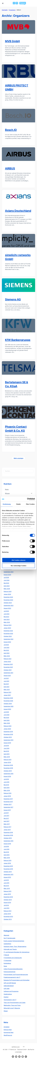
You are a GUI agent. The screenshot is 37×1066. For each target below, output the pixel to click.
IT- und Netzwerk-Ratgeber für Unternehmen (16, 952)
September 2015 (8, 874)
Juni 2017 (6, 815)
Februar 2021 (7, 692)
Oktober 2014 (8, 899)
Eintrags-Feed (8, 1029)
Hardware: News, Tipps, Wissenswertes (15, 946)
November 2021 (8, 667)
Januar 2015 (7, 894)
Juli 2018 (6, 779)
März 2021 (7, 689)
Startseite (4, 10)
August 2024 (7, 574)
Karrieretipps (7, 963)
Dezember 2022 (8, 630)
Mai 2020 (6, 717)
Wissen (6, 1011)
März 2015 (7, 888)
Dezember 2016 (8, 832)
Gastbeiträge (7, 943)
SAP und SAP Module (10, 983)
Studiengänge (8, 994)
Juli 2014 (6, 905)
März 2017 (7, 824)
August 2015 (7, 877)
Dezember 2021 (8, 664)
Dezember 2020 (8, 698)
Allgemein (6, 935)
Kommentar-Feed (8, 1032)
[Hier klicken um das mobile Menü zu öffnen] (3, 3)
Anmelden (6, 1027)
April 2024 (7, 586)
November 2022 (8, 633)
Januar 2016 (7, 863)
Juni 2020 (6, 714)
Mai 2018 (6, 785)
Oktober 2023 (8, 602)
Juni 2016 (6, 849)
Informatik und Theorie (10, 949)
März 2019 (7, 757)
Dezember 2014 (8, 897)
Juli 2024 (6, 577)
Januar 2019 (7, 762)
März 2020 (7, 723)
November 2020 (8, 700)
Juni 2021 (6, 681)
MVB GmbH (12, 41)
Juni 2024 (6, 580)
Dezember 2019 (8, 731)
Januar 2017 (7, 829)
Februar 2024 (7, 591)
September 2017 (8, 807)
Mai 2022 (6, 650)
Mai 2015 (6, 885)
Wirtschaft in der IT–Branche (12, 1008)
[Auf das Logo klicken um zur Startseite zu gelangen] (19, 3)
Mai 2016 (6, 852)
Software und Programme (11, 991)
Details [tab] (18, 504)
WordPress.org (8, 1035)
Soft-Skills (6, 988)
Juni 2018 (6, 782)
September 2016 (8, 841)
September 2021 (8, 672)
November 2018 (8, 768)
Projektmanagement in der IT (12, 977)
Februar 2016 (7, 860)
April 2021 (6, 686)
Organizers (12, 10)
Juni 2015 (6, 883)
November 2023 (8, 600)
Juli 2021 (6, 678)
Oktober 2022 (8, 636)
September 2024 (8, 572)
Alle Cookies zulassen (18, 560)
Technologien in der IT (10, 999)
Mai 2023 (6, 616)
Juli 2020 (6, 712)
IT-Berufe (6, 955)
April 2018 (6, 787)
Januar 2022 (7, 661)
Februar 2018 (7, 793)
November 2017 (8, 801)
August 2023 (7, 608)
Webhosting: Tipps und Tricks (12, 1005)
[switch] (32, 540)
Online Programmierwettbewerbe (13, 969)
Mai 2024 (6, 583)
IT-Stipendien (7, 960)
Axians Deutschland (18, 210)
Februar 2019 (7, 759)
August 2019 (7, 743)
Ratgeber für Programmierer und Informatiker (16, 980)
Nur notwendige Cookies (18, 565)
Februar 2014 (7, 911)
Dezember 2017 (8, 799)
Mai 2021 (6, 684)
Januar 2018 (7, 796)
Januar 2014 (7, 913)
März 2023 (7, 622)
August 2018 (7, 776)
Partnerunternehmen (9, 971)
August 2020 (7, 709)
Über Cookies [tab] (30, 504)
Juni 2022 (6, 647)
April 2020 (7, 720)
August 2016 (7, 843)
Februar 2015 (7, 891)
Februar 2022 (7, 658)
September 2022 (8, 639)
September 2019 (8, 740)
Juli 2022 (6, 644)
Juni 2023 (6, 614)
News (5, 966)
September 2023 (8, 605)
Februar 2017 (7, 827)
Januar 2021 (7, 695)
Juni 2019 (6, 748)
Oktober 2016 (8, 838)
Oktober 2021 (7, 670)
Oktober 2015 (8, 871)
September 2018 (8, 773)
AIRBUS (10, 168)
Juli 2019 (6, 745)
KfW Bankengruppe (17, 339)
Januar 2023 (7, 628)
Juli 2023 (6, 611)
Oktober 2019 (8, 737)
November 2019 (8, 734)
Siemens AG (13, 299)
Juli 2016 (6, 846)
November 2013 (8, 916)
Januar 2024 (7, 594)
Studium (6, 997)
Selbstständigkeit (9, 985)
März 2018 (7, 790)
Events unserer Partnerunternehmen (14, 941)
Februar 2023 (7, 625)
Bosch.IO (11, 129)
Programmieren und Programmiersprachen (16, 974)
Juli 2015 (6, 880)
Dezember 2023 (8, 597)
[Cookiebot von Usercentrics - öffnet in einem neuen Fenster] (27, 499)
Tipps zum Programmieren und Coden (14, 1002)
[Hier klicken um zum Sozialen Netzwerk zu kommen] (16, 1057)
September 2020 (8, 706)
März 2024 (7, 588)
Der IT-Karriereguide (9, 938)
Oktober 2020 (8, 703)
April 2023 (7, 619)
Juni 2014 (6, 908)
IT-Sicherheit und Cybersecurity (13, 957)
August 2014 (7, 902)
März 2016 (7, 857)
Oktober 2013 (8, 919)
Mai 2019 (6, 751)
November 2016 (8, 835)
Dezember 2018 (8, 765)
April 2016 (6, 855)
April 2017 (6, 821)
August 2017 (7, 810)
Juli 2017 (6, 813)
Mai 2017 (6, 818)
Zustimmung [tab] (7, 504)
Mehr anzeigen (18, 458)
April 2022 (6, 653)
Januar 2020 (7, 728)
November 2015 (8, 869)
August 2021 (7, 675)
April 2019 (6, 754)
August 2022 (7, 642)
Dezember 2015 (8, 866)
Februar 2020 (7, 726)
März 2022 (7, 656)
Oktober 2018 (8, 771)
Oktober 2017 (7, 804)
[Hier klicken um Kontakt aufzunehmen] (13, 1057)
